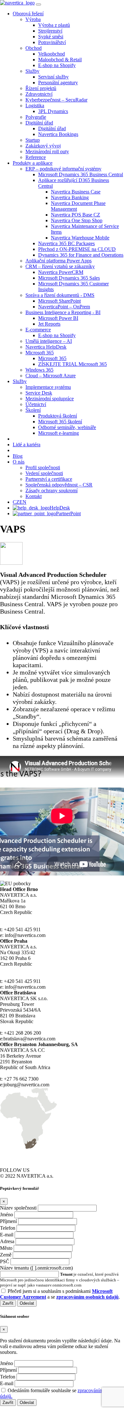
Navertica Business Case (75, 191)
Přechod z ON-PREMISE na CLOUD (77, 249)
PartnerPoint (68, 513)
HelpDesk (60, 507)
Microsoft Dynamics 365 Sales (69, 278)
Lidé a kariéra (26, 444)
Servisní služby (53, 76)
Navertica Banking (70, 197)
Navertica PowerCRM (60, 272)
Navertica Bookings (58, 134)
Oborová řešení (28, 13)
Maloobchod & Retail (60, 59)
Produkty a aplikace (32, 163)
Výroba (33, 19)
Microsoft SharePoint (59, 301)
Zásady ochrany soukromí (51, 490)
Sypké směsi (50, 36)
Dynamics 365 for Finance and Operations (80, 255)
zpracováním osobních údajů (87, 1297)
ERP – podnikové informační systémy (63, 168)
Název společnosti (18, 1208)
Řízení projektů (40, 88)
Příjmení (8, 1221)
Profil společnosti (42, 467)
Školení (33, 410)
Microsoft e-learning (58, 433)
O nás (18, 461)
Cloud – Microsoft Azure (50, 375)
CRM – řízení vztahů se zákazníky (60, 266)
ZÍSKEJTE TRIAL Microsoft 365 (72, 364)
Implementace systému (48, 387)
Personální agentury (58, 82)
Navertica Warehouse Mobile (80, 237)
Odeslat (27, 1303)
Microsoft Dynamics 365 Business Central (80, 174)
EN (22, 502)
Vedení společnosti (44, 473)
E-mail (6, 1234)
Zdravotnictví (38, 94)
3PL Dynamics (53, 111)
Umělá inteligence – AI (48, 341)
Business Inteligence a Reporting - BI (62, 312)
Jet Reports (49, 324)
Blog (18, 456)
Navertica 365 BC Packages (66, 243)
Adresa (7, 1241)
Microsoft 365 (39, 352)
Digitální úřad (39, 122)
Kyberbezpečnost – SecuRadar (56, 99)
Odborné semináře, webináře (67, 427)
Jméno (6, 1214)
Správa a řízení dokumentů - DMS (59, 295)
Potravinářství (52, 42)
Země (5, 1254)
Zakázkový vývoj (43, 145)
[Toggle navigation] (38, 4)
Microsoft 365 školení (60, 421)
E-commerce (38, 329)
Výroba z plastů (54, 25)
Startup (32, 140)
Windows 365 (39, 370)
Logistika (34, 105)
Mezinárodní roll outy (47, 151)
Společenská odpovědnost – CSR (59, 484)
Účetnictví (35, 404)
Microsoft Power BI (58, 318)
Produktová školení (57, 416)
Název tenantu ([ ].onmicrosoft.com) (36, 1268)
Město (6, 1248)
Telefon (7, 1228)
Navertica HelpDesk (45, 347)
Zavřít (8, 1303)
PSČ (4, 1261)
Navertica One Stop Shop (76, 220)
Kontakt (33, 496)
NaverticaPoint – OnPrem (64, 306)
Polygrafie (35, 117)
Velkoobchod (51, 54)
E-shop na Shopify (57, 65)
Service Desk (38, 393)
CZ (16, 502)
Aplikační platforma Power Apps (58, 260)
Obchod (33, 48)
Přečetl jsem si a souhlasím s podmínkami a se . (60, 1294)
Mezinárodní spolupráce (49, 398)
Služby (32, 71)
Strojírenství (50, 31)
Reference (35, 157)
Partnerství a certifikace (48, 479)
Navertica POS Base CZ (75, 214)
